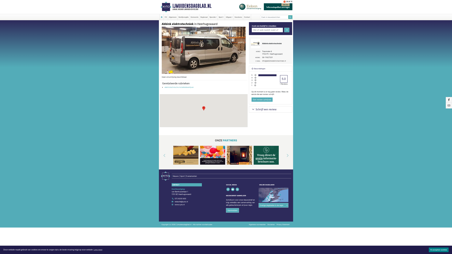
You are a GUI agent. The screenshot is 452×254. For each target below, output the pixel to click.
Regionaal (204, 17)
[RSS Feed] (237, 189)
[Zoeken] (290, 17)
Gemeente (194, 17)
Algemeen (173, 17)
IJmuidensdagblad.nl (192, 6)
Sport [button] (221, 17)
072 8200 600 (180, 199)
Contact (247, 17)
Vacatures (238, 17)
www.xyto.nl (180, 205)
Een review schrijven (262, 99)
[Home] (161, 17)
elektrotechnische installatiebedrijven (179, 87)
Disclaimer (271, 224)
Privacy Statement (283, 224)
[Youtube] (233, 189)
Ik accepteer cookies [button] (438, 250)
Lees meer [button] (98, 250)
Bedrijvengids (184, 17)
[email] (449, 105)
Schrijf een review (265, 109)
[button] (203, 108)
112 (166, 17)
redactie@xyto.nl (181, 202)
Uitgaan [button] (228, 17)
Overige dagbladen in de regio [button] (271, 205)
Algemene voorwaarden (257, 224)
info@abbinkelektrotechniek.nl (274, 61)
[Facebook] (228, 189)
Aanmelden (232, 210)
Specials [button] (213, 17)
